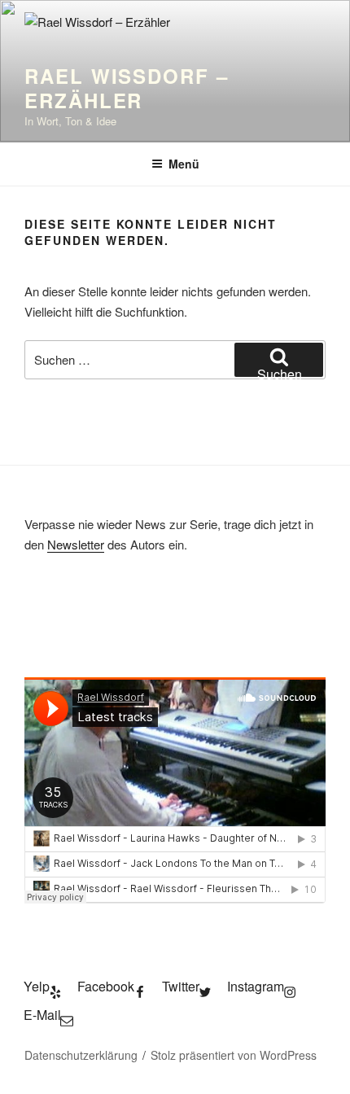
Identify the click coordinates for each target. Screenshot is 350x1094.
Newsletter (75, 544)
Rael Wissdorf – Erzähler (126, 88)
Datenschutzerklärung (81, 1055)
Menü (183, 163)
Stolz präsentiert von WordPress (234, 1055)
